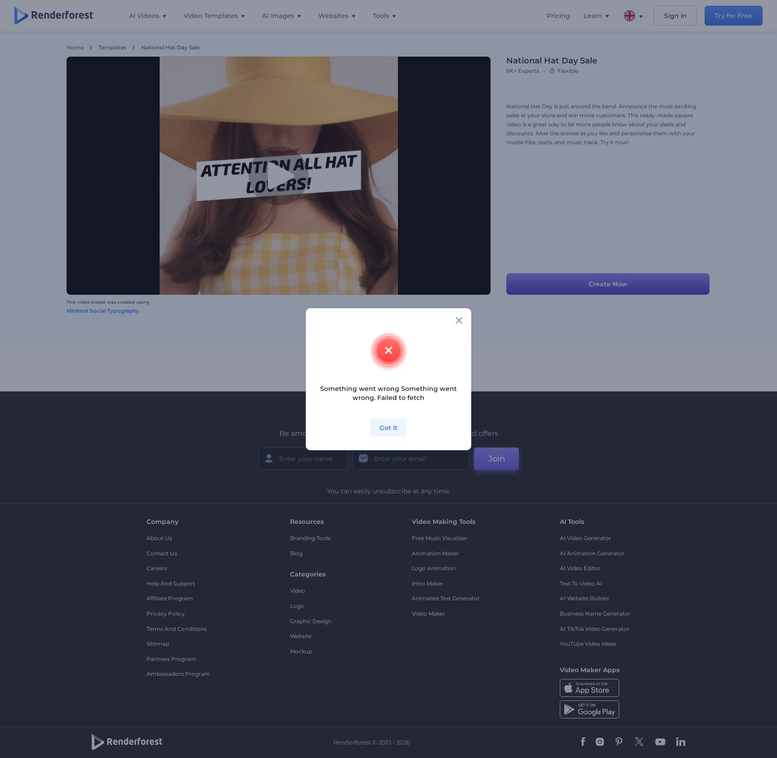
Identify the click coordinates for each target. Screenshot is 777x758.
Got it (388, 428)
